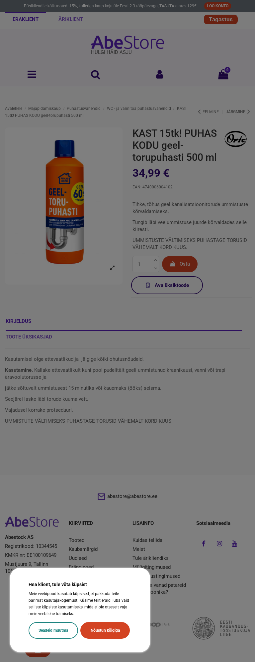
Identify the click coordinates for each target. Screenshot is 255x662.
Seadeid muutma (53, 630)
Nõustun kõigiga (105, 630)
